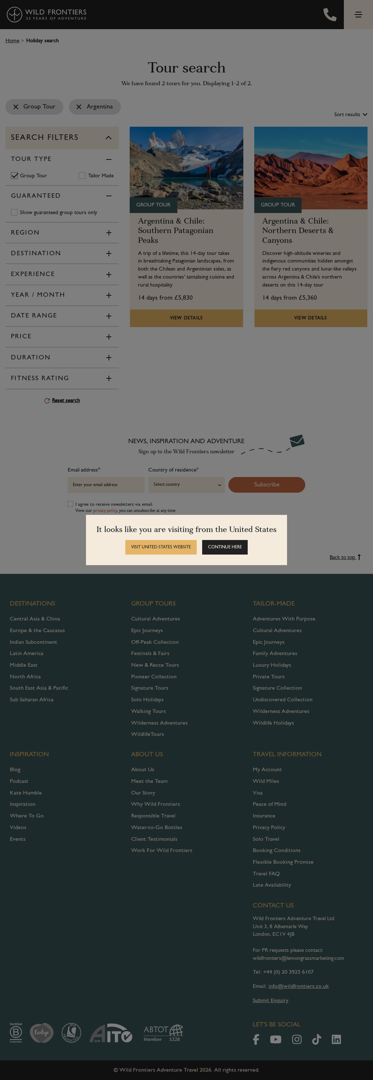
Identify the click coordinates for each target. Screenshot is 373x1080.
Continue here (225, 547)
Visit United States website (161, 547)
